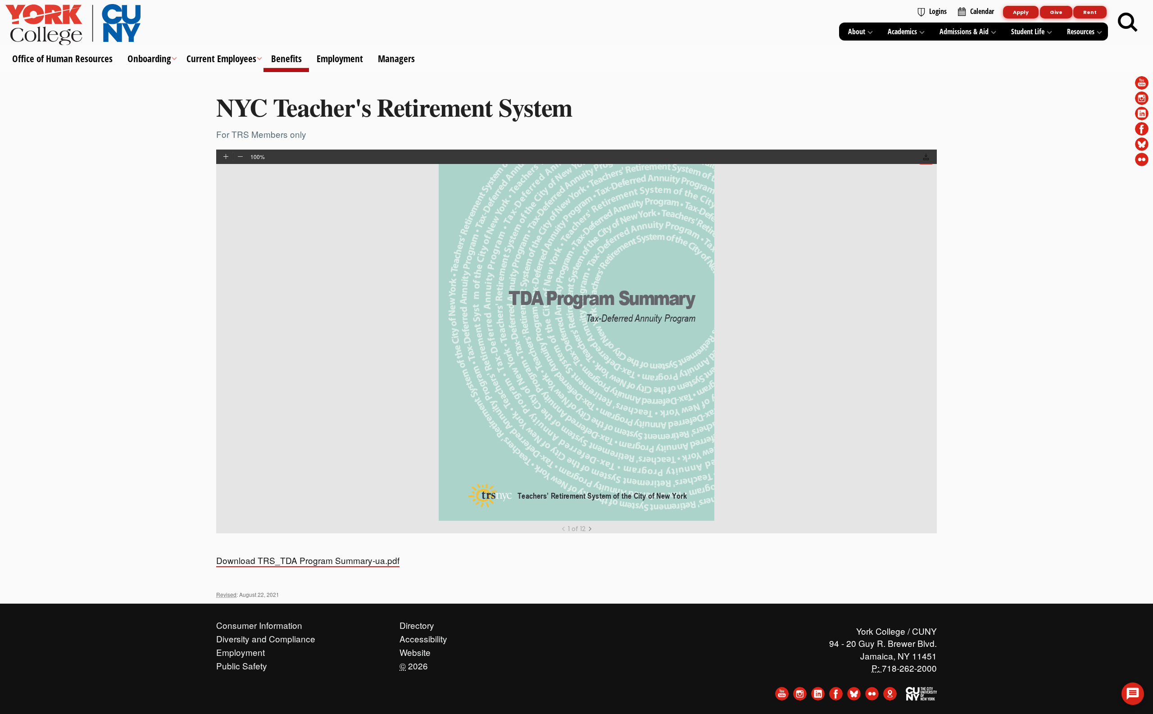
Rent (1090, 12)
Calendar (982, 11)
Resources (1080, 31)
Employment (340, 58)
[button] (926, 157)
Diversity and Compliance (265, 636)
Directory (416, 623)
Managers (396, 58)
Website (415, 650)
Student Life (1027, 31)
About (856, 31)
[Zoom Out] (240, 157)
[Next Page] (590, 528)
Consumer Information (259, 623)
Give (1056, 12)
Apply (1021, 12)
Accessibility (423, 636)
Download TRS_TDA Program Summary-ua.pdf (307, 560)
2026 (413, 663)
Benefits (286, 58)
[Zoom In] (226, 157)
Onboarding (149, 58)
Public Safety (241, 663)
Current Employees (221, 58)
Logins (938, 11)
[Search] (1128, 22)
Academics (902, 31)
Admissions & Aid (964, 31)
